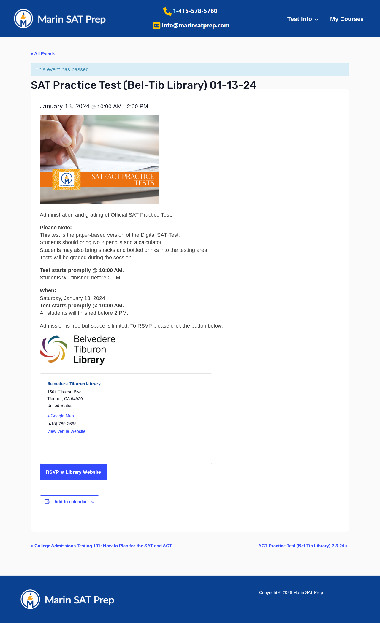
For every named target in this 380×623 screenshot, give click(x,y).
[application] (315, 19)
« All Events (43, 53)
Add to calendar (70, 501)
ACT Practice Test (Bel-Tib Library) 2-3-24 (303, 545)
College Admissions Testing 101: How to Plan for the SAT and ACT (101, 545)
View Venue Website (66, 431)
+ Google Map (60, 416)
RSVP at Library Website (73, 471)
